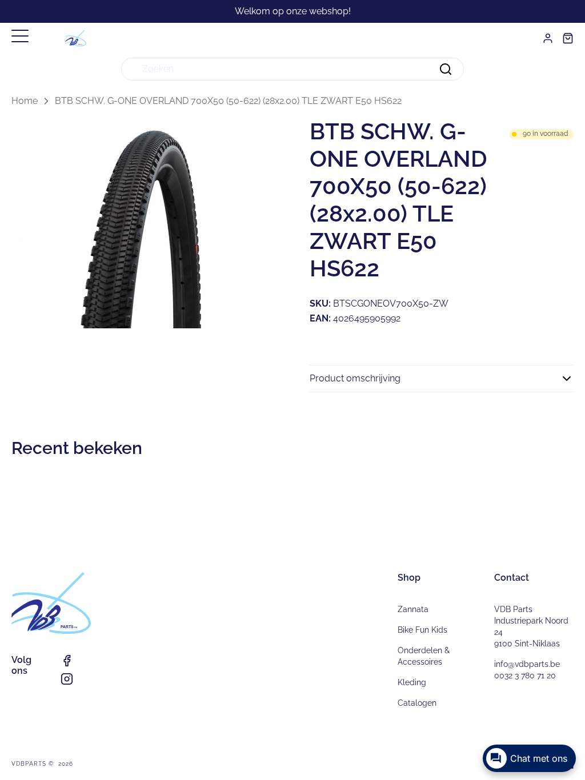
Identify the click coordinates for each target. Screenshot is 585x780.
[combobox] (292, 69)
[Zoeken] (445, 69)
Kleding (412, 682)
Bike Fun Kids (422, 629)
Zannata (413, 609)
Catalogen (417, 702)
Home (24, 100)
